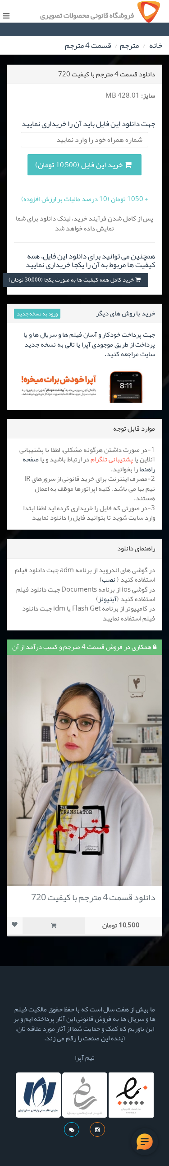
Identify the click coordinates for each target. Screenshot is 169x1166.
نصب (108, 579)
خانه (155, 45)
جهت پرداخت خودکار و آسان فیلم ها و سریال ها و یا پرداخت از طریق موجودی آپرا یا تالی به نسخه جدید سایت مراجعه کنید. (89, 344)
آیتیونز (107, 599)
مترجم (129, 45)
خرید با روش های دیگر (125, 313)
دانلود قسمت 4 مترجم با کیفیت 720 (93, 897)
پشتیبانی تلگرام (112, 459)
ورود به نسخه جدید (37, 314)
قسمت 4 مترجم (88, 45)
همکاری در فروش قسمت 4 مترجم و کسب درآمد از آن (82, 647)
